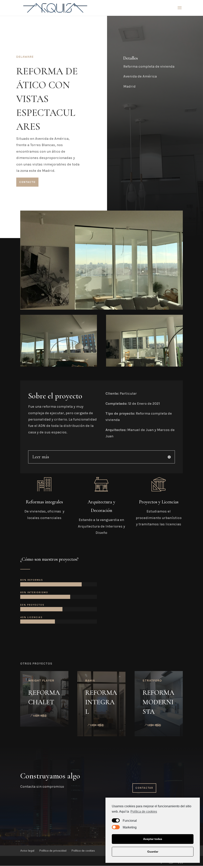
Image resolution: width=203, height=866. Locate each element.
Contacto (27, 182)
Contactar (144, 787)
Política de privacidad (52, 850)
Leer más (39, 715)
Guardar (152, 851)
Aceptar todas (152, 838)
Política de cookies (143, 811)
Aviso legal (27, 850)
